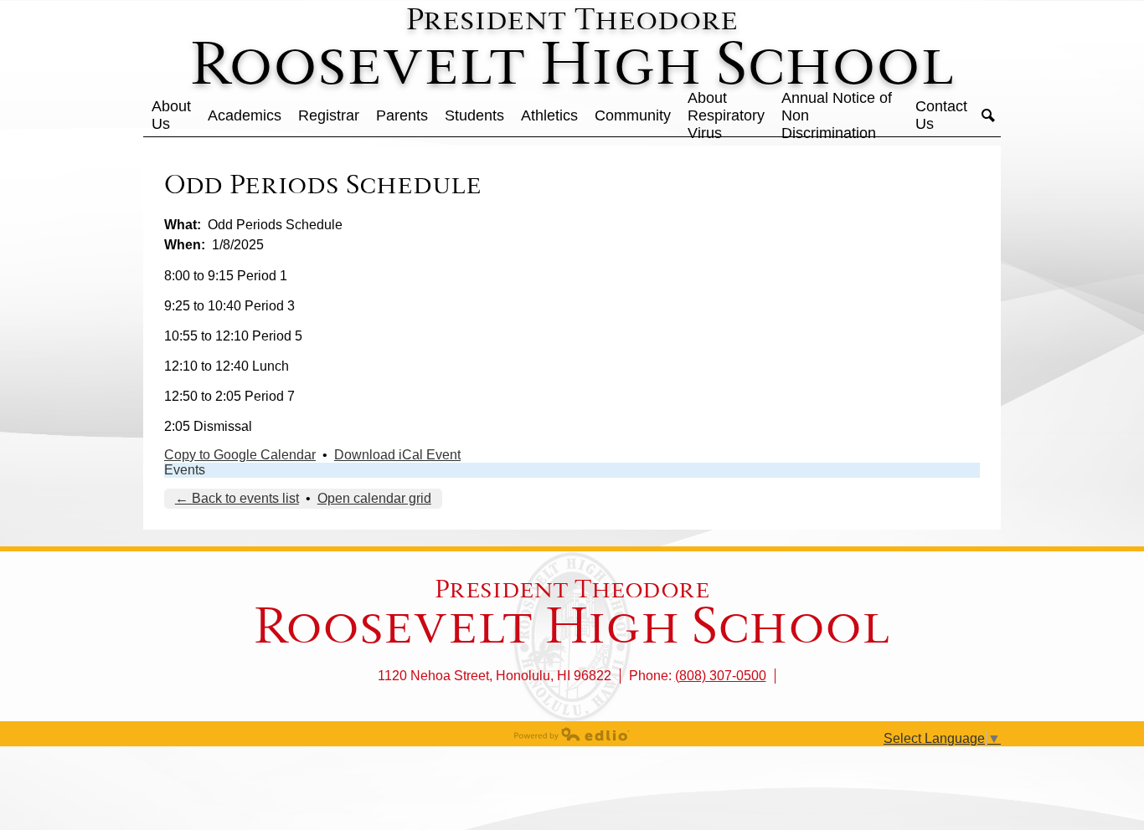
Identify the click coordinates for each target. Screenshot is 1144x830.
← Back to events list (237, 498)
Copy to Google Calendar (240, 455)
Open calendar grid (374, 498)
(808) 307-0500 (720, 676)
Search (988, 115)
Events (184, 470)
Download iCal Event (397, 455)
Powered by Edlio (572, 733)
